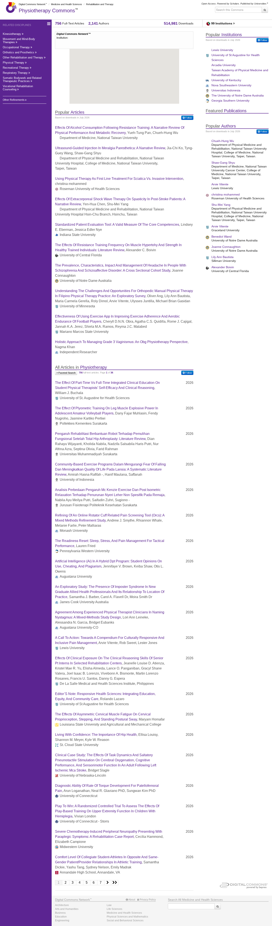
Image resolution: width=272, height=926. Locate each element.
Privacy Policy (147, 899)
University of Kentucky (226, 80)
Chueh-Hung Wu (222, 141)
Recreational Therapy (16, 67)
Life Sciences (114, 909)
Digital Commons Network (32, 4)
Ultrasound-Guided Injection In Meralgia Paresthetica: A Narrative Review (110, 148)
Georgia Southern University (230, 100)
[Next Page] (107, 882)
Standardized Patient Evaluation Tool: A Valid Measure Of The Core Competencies (117, 224)
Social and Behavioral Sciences (125, 920)
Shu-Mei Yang (220, 204)
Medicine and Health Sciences (66, 4)
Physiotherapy (47, 10)
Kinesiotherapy (12, 33)
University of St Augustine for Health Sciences (235, 57)
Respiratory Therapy (15, 72)
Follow (188, 117)
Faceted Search (67, 373)
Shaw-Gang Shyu (223, 162)
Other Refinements (14, 99)
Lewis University (222, 50)
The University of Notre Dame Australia (237, 95)
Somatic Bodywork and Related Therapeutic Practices (22, 79)
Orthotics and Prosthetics (19, 52)
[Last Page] (114, 882)
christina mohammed (225, 194)
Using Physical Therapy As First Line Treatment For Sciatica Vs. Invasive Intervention (119, 178)
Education (61, 916)
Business (60, 912)
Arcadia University (223, 65)
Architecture (62, 905)
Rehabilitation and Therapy (99, 4)
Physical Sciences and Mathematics (127, 916)
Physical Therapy (14, 62)
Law (109, 905)
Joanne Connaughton (226, 246)
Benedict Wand (221, 236)
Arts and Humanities (66, 909)
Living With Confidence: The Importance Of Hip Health (96, 734)
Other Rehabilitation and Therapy (23, 57)
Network (72, 899)
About (131, 899)
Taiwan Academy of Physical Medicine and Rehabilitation (239, 72)
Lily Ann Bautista (222, 257)
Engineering (62, 920)
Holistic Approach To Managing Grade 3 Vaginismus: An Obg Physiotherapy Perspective (121, 342)
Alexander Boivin (222, 267)
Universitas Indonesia (225, 90)
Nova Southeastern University (231, 85)
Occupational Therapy (17, 47)
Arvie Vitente (219, 184)
